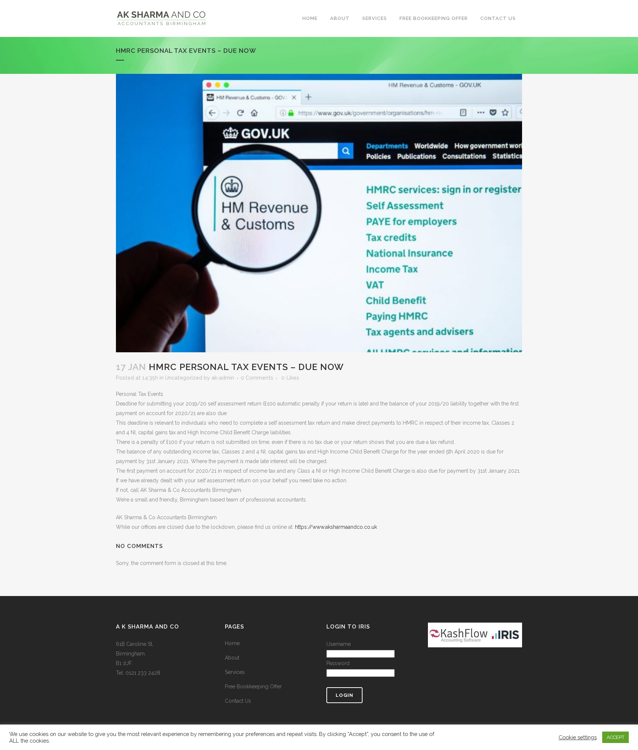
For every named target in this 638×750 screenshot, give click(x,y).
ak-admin (223, 378)
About (232, 658)
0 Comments (257, 378)
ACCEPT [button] (615, 737)
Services (235, 672)
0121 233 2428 (143, 673)
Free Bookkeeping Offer (253, 686)
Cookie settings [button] (578, 737)
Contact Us (238, 701)
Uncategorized (183, 378)
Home (232, 643)
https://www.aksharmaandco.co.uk (336, 527)
